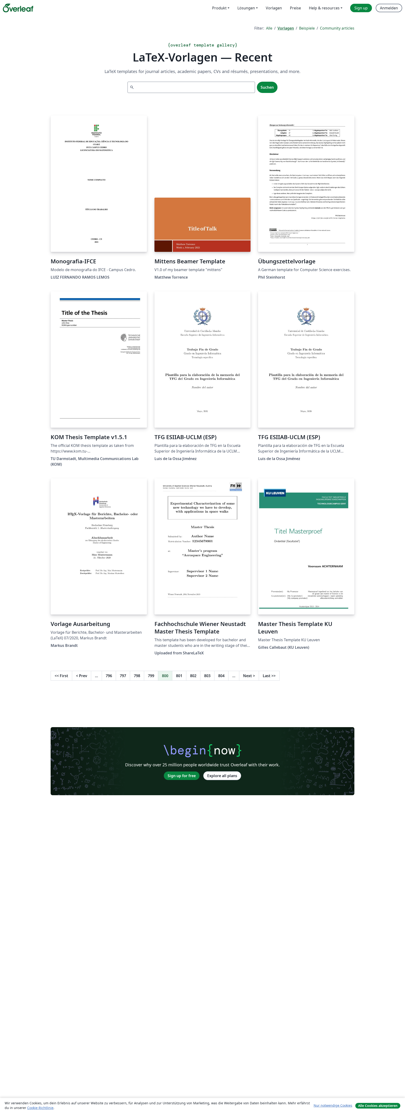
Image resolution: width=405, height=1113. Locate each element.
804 (221, 675)
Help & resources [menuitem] (324, 8)
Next (249, 675)
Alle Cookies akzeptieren (378, 1105)
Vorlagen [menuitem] (274, 8)
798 (137, 675)
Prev (81, 675)
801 (179, 675)
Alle (269, 28)
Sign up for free (182, 775)
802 (193, 675)
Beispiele (307, 28)
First (61, 675)
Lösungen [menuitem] (246, 8)
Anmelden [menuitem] (389, 8)
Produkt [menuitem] (219, 8)
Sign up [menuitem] (361, 8)
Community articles (337, 28)
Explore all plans (222, 775)
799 (151, 675)
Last (269, 675)
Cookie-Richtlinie (40, 1107)
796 (109, 675)
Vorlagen (286, 28)
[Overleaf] (18, 8)
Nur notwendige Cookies (333, 1105)
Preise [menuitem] (295, 8)
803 (207, 675)
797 (123, 675)
